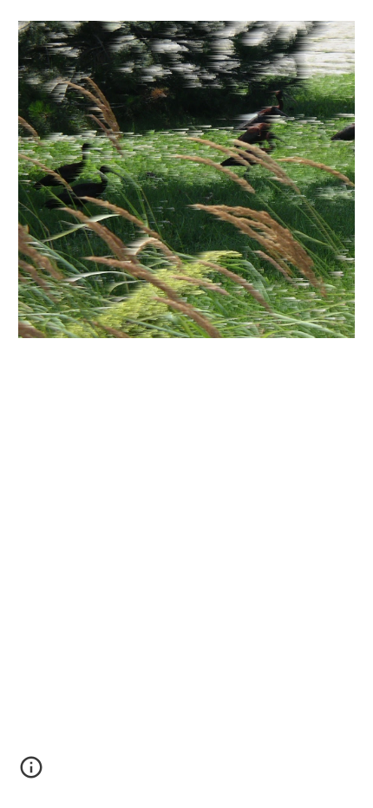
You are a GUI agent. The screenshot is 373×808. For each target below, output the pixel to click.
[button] (31, 773)
